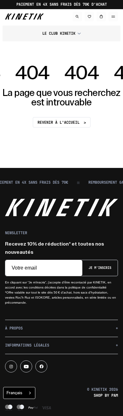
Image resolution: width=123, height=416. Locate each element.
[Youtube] (26, 366)
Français (14, 393)
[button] (61, 33)
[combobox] (19, 393)
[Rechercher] (77, 16)
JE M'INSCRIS (100, 268)
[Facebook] (41, 366)
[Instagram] (11, 366)
